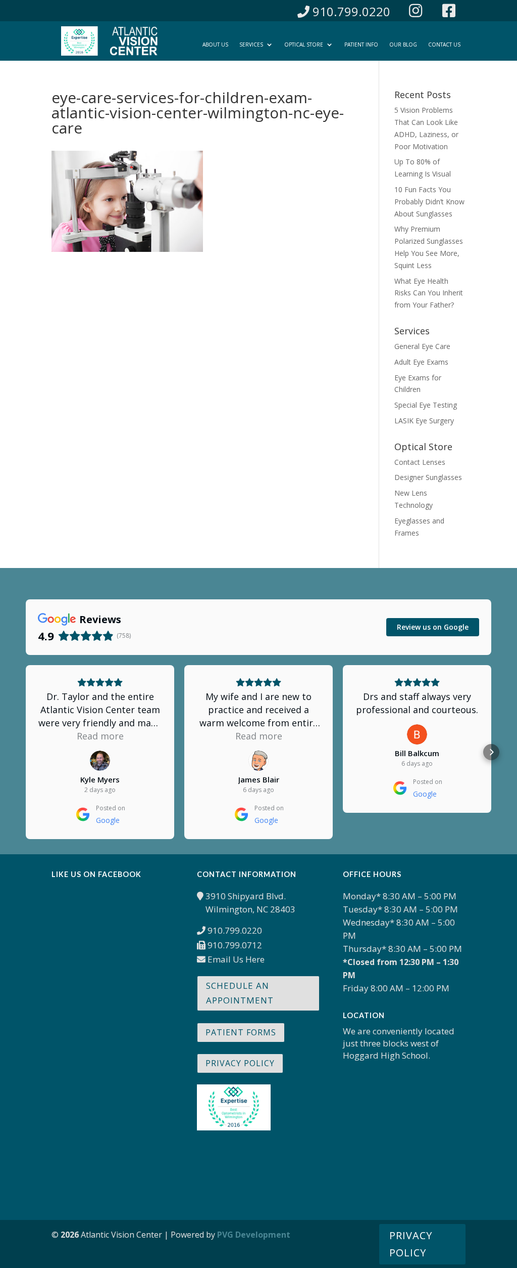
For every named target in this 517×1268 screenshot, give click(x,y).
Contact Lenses (419, 462)
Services (251, 44)
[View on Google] (100, 761)
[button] (26, 752)
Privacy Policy (240, 1063)
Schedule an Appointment (240, 993)
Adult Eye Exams (421, 362)
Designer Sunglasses (428, 477)
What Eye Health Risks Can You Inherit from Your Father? (428, 293)
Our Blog (403, 44)
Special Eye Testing (425, 405)
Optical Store (303, 44)
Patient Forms (240, 1032)
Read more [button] (100, 736)
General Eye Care (422, 346)
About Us (215, 44)
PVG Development (253, 1234)
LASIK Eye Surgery (424, 420)
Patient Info (361, 44)
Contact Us (444, 44)
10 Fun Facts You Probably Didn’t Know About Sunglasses (429, 201)
